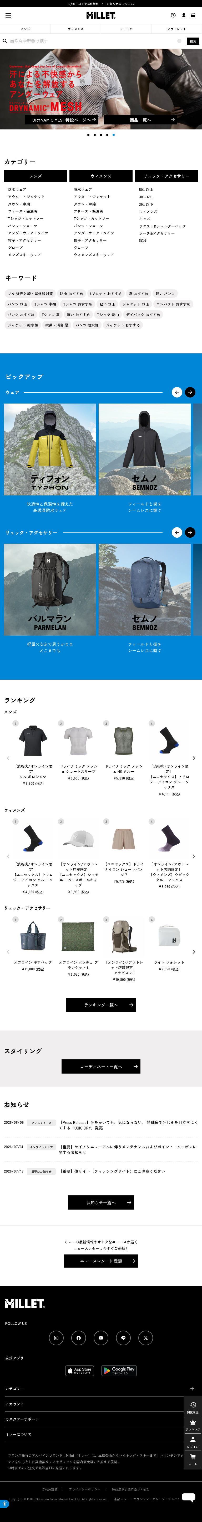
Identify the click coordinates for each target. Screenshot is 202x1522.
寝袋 (143, 240)
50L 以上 (146, 189)
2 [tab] (95, 135)
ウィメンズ (76, 29)
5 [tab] (114, 135)
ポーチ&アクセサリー (157, 233)
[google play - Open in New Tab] (119, 1373)
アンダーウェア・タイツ (28, 233)
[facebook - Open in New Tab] (78, 1338)
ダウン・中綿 (19, 204)
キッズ (144, 218)
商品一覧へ (140, 120)
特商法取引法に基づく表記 (131, 1489)
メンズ (25, 29)
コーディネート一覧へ (101, 1066)
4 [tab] (107, 135)
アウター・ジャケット (26, 196)
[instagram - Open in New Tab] (56, 1338)
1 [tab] (88, 135)
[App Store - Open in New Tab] (79, 1373)
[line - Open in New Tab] (123, 1338)
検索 (193, 41)
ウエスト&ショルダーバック (162, 226)
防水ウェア (17, 189)
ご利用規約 (50, 1489)
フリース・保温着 (22, 211)
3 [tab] (101, 135)
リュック (126, 29)
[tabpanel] (101, 89)
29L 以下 (146, 204)
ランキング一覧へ (101, 1005)
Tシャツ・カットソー (25, 218)
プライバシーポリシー (84, 1489)
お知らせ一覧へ (101, 1202)
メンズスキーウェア (24, 254)
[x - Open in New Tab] (145, 1338)
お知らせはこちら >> (120, 4)
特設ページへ (61, 120)
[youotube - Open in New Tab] (101, 1338)
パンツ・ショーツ (22, 225)
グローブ (15, 247)
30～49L (146, 196)
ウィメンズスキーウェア (94, 254)
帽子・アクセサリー (24, 240)
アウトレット (176, 29)
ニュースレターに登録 (101, 1261)
